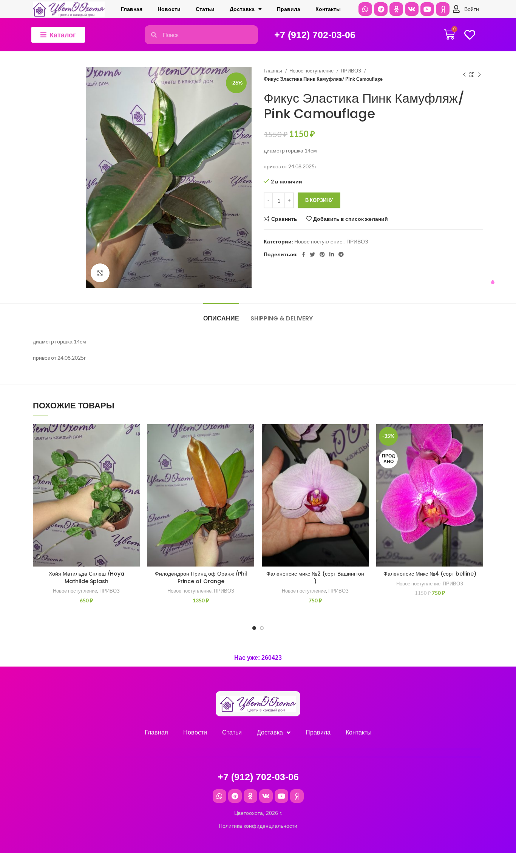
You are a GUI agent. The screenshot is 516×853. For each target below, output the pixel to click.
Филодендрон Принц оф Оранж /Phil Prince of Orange (201, 577)
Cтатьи (205, 9)
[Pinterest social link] (322, 254)
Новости (169, 9)
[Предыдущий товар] (464, 75)
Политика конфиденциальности (258, 826)
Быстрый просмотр (134, 470)
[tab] (221, 314)
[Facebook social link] (303, 254)
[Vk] (412, 9)
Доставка (242, 9)
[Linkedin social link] (331, 254)
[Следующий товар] (479, 75)
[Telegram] (381, 9)
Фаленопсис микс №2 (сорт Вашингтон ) (315, 577)
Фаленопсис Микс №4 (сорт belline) (429, 573)
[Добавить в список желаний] (134, 436)
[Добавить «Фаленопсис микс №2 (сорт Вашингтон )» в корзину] (363, 453)
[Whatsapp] (365, 9)
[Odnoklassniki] (396, 9)
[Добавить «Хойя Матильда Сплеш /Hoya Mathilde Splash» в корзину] (134, 453)
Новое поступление (312, 71)
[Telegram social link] (341, 254)
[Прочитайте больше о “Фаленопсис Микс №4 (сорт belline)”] (477, 453)
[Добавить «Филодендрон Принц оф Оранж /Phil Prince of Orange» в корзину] (248, 453)
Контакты (328, 9)
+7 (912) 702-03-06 (314, 34)
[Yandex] (443, 9)
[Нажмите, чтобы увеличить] (100, 272)
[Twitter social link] (312, 254)
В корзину (319, 200)
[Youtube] (427, 9)
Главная (131, 9)
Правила (288, 9)
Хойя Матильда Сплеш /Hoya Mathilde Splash (86, 577)
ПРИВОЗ (351, 71)
